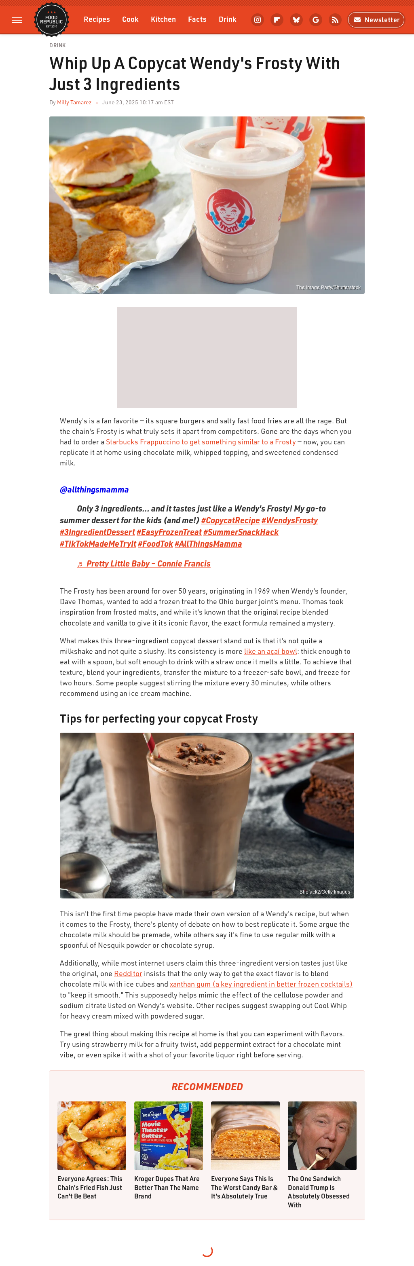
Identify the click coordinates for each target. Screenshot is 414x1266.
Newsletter (382, 19)
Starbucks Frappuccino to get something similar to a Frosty (201, 441)
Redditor (128, 973)
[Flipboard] (276, 19)
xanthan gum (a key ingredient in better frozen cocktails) (261, 983)
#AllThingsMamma (208, 543)
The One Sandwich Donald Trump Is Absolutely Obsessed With (319, 1191)
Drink (228, 18)
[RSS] (335, 19)
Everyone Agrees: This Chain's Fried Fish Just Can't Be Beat (90, 1187)
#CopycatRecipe (230, 520)
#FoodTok (155, 543)
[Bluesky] (296, 19)
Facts (197, 18)
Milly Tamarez (74, 102)
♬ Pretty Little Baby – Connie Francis (144, 563)
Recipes (97, 18)
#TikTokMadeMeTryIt (98, 543)
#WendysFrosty (290, 520)
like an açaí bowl (270, 651)
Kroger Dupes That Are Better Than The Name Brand (167, 1187)
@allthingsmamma (94, 489)
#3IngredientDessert (97, 531)
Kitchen (163, 18)
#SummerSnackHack (241, 531)
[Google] (315, 19)
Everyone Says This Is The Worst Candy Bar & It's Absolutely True (244, 1187)
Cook (130, 18)
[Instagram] (257, 19)
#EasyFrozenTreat (169, 531)
